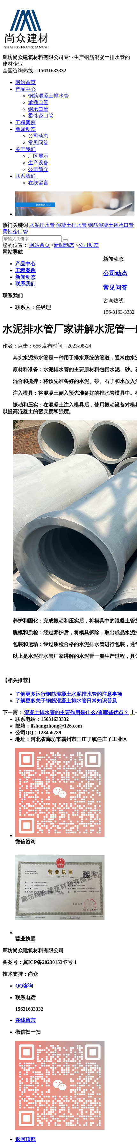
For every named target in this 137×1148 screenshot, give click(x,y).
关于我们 (25, 149)
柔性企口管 (41, 115)
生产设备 (38, 162)
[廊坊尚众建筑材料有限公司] (26, 51)
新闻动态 (25, 129)
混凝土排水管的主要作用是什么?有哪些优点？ (76, 712)
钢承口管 (38, 109)
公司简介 (38, 169)
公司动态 (38, 136)
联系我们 (25, 176)
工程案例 (25, 122)
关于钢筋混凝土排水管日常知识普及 (66, 700)
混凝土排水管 (71, 225)
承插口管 (38, 102)
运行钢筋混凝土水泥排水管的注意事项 (68, 694)
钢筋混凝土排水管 (48, 95)
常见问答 (38, 142)
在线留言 (38, 182)
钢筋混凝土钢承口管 (111, 225)
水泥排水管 (42, 225)
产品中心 (25, 89)
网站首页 (25, 82)
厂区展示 (38, 156)
